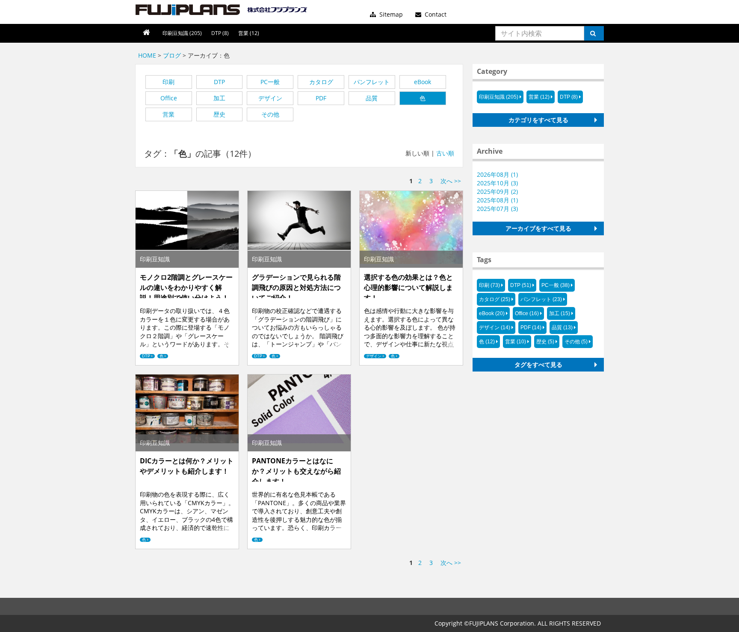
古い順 (445, 153)
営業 (168, 114)
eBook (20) (492, 313)
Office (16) (527, 313)
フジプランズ (222, 10)
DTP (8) (220, 33)
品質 (372, 98)
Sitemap (390, 14)
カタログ (321, 82)
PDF (321, 98)
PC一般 (270, 82)
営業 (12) (248, 33)
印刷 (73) (489, 285)
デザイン (270, 98)
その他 (270, 114)
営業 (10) (515, 342)
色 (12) (487, 342)
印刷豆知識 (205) (182, 33)
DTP (219, 82)
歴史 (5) (545, 342)
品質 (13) (562, 328)
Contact (434, 14)
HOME (147, 55)
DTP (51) (520, 285)
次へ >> (450, 181)
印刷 (168, 82)
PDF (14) (530, 328)
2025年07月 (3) (497, 209)
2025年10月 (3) (497, 183)
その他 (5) (576, 342)
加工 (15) (559, 313)
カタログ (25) (494, 299)
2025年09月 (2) (497, 191)
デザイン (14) (494, 328)
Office (168, 98)
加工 (219, 98)
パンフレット (372, 82)
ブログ (172, 55)
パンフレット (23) (541, 299)
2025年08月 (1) (497, 200)
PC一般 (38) (555, 285)
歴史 (219, 114)
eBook (422, 82)
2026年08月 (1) (497, 174)
